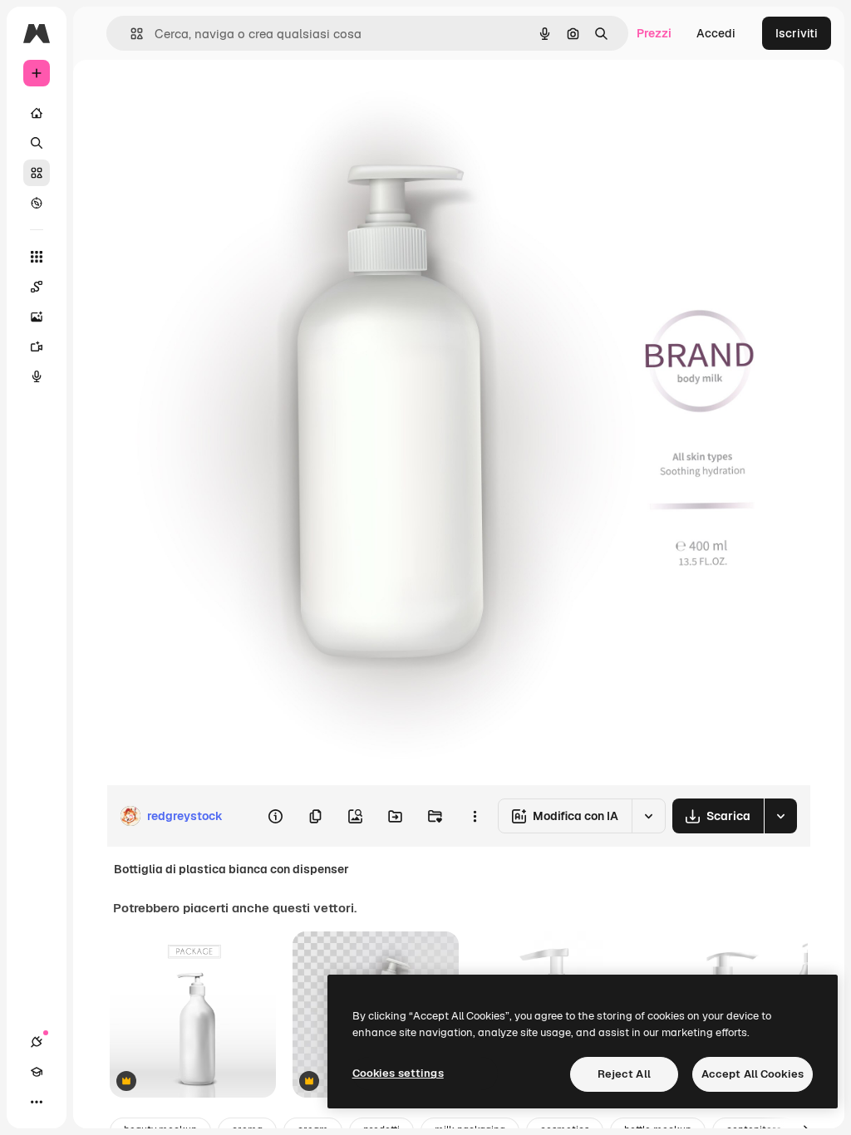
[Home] (36, 113)
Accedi (715, 33)
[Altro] (36, 1101)
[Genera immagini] (36, 316)
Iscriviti (796, 33)
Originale (216, 98)
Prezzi (654, 33)
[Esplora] (36, 202)
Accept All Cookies (752, 1074)
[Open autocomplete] (130, 33)
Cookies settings (398, 1073)
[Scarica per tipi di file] (780, 815)
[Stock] (36, 173)
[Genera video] (36, 346)
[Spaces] (36, 286)
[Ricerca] (36, 143)
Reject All (624, 1074)
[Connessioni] (36, 1042)
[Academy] (36, 1072)
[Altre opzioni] (474, 816)
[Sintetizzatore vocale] (36, 376)
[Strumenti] (36, 256)
